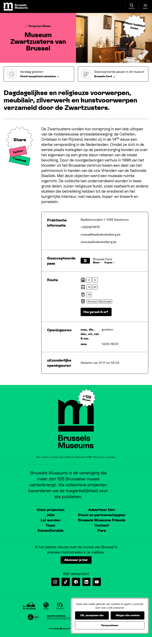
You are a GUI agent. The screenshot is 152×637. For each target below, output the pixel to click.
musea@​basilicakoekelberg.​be (100, 234)
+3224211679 (90, 227)
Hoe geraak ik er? (96, 312)
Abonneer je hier (76, 560)
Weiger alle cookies (128, 615)
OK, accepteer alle (92, 615)
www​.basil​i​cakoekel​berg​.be (99, 242)
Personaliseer (109, 625)
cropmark (110, 457)
